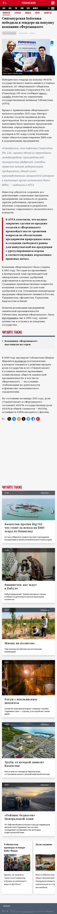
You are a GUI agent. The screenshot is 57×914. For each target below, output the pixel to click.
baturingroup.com (28, 911)
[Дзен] (23, 419)
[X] (9, 419)
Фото (37, 13)
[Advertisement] (28, 455)
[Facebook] (33, 419)
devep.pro (50, 911)
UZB (28, 8)
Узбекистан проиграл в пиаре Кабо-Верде (14, 847)
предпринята (10, 317)
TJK (16, 8)
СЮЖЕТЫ (48, 13)
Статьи (18, 13)
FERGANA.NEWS (29, 2)
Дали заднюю (44, 844)
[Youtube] (38, 419)
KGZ (10, 8)
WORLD (35, 8)
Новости (6, 13)
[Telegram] (28, 419)
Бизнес (32, 33)
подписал (20, 361)
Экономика (23, 33)
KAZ (4, 8)
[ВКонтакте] (14, 419)
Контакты (6, 906)
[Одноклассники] (19, 419)
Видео (28, 13)
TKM (21, 8)
